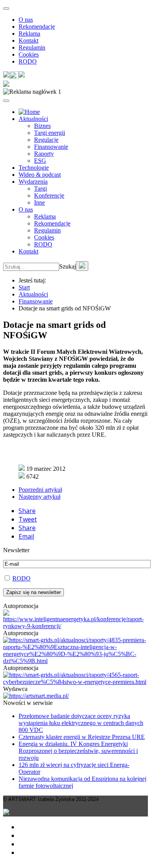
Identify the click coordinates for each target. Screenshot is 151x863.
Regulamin (32, 47)
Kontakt (28, 40)
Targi (40, 188)
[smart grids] (29, 112)
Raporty (44, 153)
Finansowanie (51, 146)
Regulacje (46, 139)
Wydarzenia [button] (33, 181)
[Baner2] (75, 682)
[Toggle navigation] (6, 8)
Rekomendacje (37, 26)
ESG (40, 160)
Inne (39, 202)
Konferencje (49, 195)
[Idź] (82, 266)
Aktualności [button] (33, 118)
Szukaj (67, 266)
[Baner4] (75, 626)
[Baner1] (75, 661)
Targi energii (49, 132)
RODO (28, 61)
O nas (26, 19)
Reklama (29, 33)
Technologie (34, 167)
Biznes (42, 125)
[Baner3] (36, 695)
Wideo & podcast (40, 174)
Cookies (29, 54)
